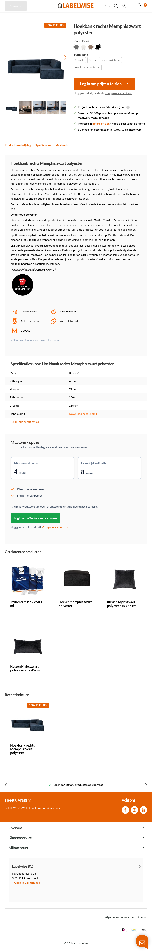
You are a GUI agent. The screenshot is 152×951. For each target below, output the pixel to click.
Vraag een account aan (118, 93)
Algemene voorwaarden (120, 917)
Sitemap (142, 917)
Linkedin (143, 810)
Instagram (134, 810)
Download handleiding (83, 413)
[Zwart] (98, 47)
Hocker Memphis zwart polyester (75, 604)
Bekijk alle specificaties (25, 421)
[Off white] (83, 47)
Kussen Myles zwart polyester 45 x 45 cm (121, 604)
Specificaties (43, 145)
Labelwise (82, 943)
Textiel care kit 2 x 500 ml (26, 604)
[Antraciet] (76, 47)
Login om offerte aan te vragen (35, 518)
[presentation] (61, 57)
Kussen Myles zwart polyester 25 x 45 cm (25, 668)
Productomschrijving (18, 145)
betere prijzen (101, 123)
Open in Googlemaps (27, 882)
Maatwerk (61, 145)
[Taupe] (90, 47)
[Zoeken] (116, 6)
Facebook (125, 810)
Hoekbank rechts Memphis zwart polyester (22, 749)
